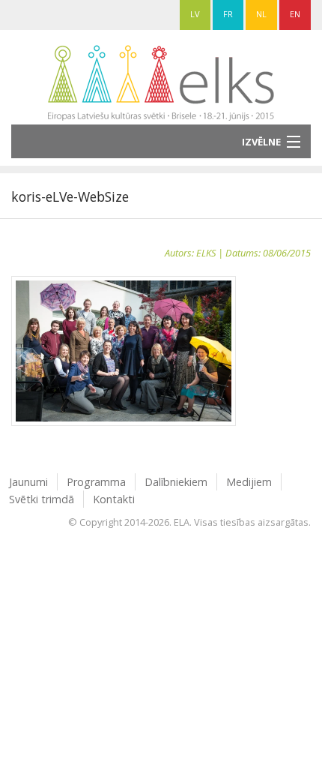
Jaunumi (28, 482)
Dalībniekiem (176, 482)
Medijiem (249, 482)
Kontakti (114, 499)
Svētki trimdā (41, 499)
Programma (96, 482)
